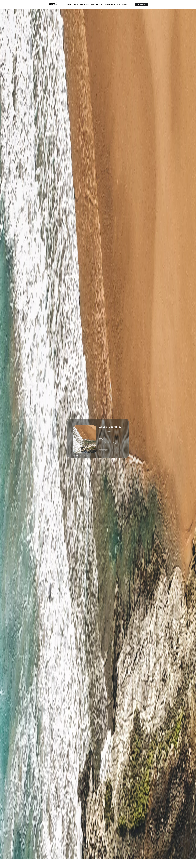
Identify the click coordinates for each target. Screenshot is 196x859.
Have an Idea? (141, 4)
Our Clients (99, 4)
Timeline (75, 4)
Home (69, 4)
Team (92, 4)
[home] (53, 4)
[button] (84, 4)
